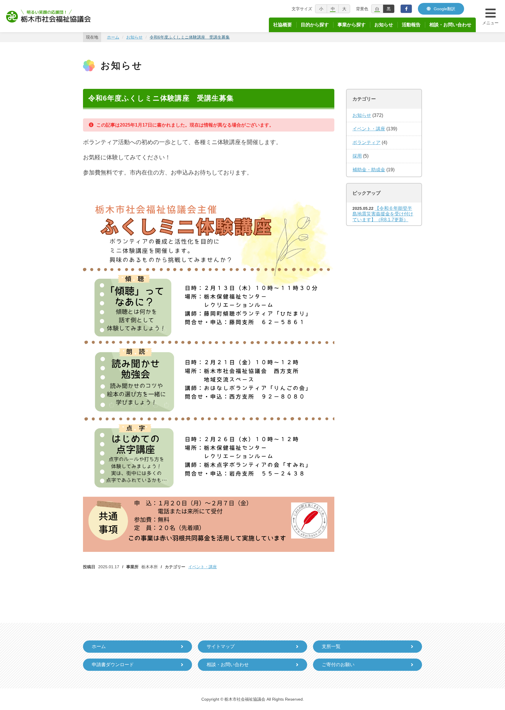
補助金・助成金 (368, 169)
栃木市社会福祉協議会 (48, 16)
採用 (357, 155)
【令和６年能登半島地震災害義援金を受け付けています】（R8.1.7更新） (382, 214)
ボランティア (366, 142)
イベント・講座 (202, 566)
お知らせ (361, 115)
